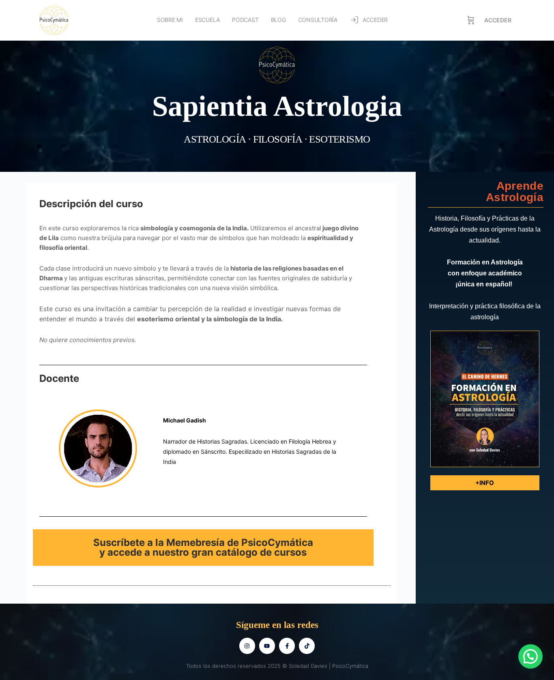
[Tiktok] (307, 646)
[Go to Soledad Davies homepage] (54, 20)
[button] (530, 656)
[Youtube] (267, 646)
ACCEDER (497, 20)
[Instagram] (247, 646)
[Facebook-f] (287, 646)
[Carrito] (471, 20)
